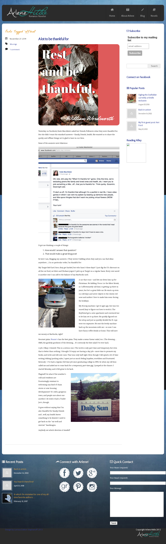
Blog (142, 16)
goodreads (64, 486)
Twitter (78, 473)
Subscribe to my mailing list (142, 39)
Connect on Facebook (138, 77)
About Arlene (127, 16)
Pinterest (78, 486)
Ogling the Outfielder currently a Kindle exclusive (147, 98)
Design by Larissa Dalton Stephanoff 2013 (24, 530)
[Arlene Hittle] (27, 18)
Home (112, 16)
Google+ (92, 473)
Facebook (64, 473)
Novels (154, 16)
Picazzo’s (54, 339)
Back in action (144, 110)
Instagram (92, 486)
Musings (13, 44)
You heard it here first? (24, 482)
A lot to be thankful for (53, 39)
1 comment (15, 50)
